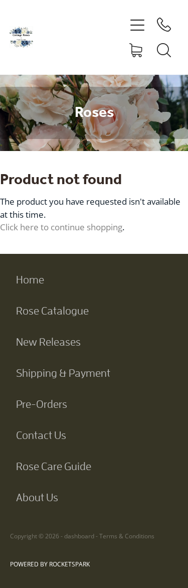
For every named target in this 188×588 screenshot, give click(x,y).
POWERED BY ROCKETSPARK (50, 564)
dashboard (79, 536)
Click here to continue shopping (61, 227)
